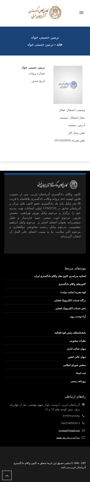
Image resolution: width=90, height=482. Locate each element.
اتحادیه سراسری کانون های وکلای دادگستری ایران (60, 276)
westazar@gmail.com (69, 430)
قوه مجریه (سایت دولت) (73, 292)
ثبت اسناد (81, 373)
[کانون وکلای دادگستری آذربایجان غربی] (45, 12)
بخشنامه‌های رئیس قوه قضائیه (70, 332)
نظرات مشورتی (77, 340)
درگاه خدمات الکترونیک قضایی (70, 300)
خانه (60, 44)
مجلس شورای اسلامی (74, 365)
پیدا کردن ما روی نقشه (68, 437)
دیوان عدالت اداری (76, 348)
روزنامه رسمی (78, 381)
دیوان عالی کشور (77, 356)
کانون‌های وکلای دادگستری (72, 284)
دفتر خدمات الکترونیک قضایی (70, 308)
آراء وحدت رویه (78, 316)
